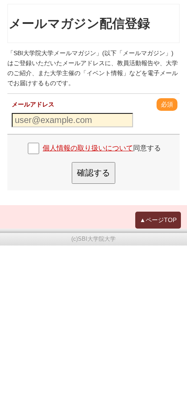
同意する (102, 148)
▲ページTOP (158, 219)
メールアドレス (33, 104)
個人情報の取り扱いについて (88, 148)
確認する (93, 172)
